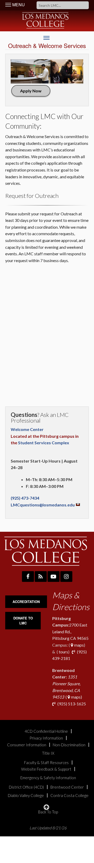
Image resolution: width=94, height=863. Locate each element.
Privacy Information (46, 738)
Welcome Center (27, 429)
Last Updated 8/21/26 (48, 828)
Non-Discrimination (69, 745)
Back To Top (48, 811)
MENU (18, 5)
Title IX (48, 753)
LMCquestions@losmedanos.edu (43, 504)
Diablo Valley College (26, 795)
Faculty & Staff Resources (46, 763)
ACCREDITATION (26, 601)
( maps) (67, 683)
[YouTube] (54, 576)
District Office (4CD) (26, 787)
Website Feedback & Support (46, 769)
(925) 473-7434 (25, 497)
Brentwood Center (67, 787)
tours (63, 651)
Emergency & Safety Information (48, 778)
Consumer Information (26, 745)
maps (78, 644)
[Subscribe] (41, 576)
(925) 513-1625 (71, 703)
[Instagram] (66, 576)
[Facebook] (28, 576)
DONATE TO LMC (23, 620)
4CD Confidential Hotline (46, 731)
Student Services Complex (43, 442)
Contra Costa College (69, 795)
